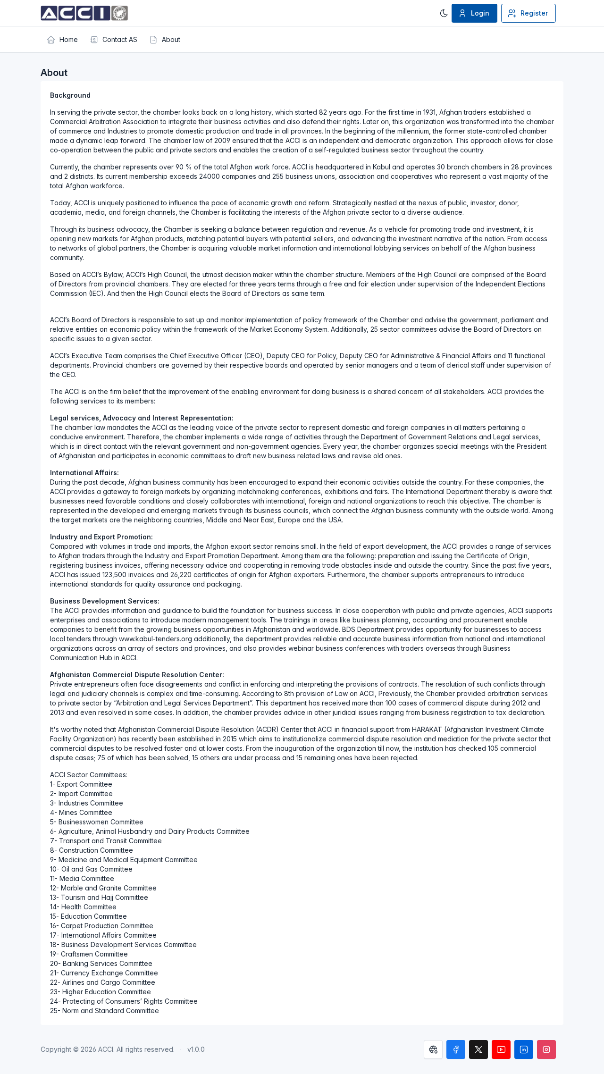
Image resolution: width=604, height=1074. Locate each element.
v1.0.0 (196, 1049)
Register (534, 13)
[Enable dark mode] (444, 13)
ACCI (105, 1049)
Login (480, 13)
